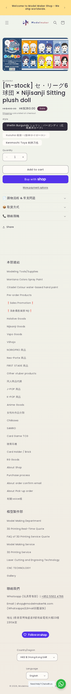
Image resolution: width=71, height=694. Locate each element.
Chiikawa (12, 420)
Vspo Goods (14, 334)
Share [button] (10, 227)
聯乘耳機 (12, 444)
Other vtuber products (21, 373)
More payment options (35, 187)
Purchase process (18, 475)
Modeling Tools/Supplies (22, 271)
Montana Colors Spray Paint (25, 279)
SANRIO (11, 428)
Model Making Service (21, 544)
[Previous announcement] (6, 7)
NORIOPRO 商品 (16, 350)
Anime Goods (15, 405)
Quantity (7, 150)
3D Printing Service (19, 552)
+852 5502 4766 (52, 596)
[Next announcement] (64, 7)
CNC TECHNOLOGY (19, 568)
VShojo (11, 342)
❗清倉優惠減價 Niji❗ (19, 310)
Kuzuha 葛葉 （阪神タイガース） (27, 135)
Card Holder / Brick (19, 452)
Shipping (7, 113)
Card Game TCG (17, 436)
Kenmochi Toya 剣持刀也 (22, 142)
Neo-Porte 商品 (16, 358)
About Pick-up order (20, 491)
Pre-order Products (19, 295)
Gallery (11, 575)
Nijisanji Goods (16, 326)
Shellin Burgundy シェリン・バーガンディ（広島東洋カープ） (35, 127)
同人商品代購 (14, 381)
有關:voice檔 (14, 499)
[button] (7, 23)
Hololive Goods (16, 318)
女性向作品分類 (15, 412)
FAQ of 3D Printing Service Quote (28, 536)
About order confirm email (24, 483)
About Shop (14, 467)
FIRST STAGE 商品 (17, 365)
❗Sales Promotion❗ (20, 303)
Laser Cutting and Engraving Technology (33, 560)
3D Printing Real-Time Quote (25, 529)
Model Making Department (24, 521)
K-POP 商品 (14, 397)
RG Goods (13, 459)
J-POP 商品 (14, 389)
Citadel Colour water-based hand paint (32, 287)
